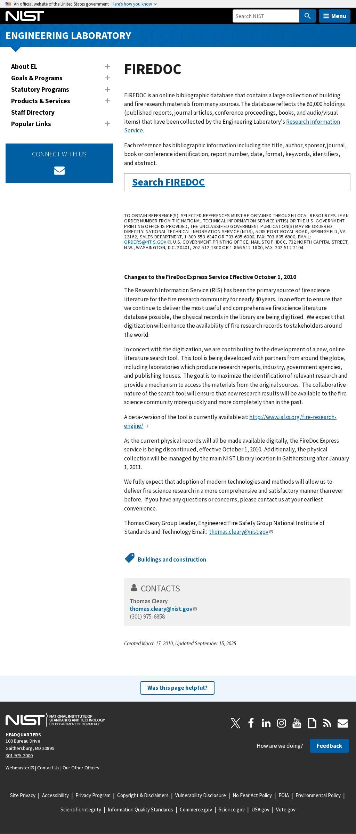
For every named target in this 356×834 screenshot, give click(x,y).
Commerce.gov (196, 809)
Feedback (329, 746)
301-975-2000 (19, 755)
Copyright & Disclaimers (143, 795)
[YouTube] (297, 723)
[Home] (25, 16)
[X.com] (235, 723)
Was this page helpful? (177, 688)
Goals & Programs (37, 78)
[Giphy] (312, 723)
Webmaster (18, 767)
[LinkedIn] (266, 723)
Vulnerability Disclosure (200, 795)
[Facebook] (251, 723)
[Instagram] (281, 723)
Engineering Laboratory (68, 35)
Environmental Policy (318, 795)
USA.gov (260, 809)
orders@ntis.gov (145, 242)
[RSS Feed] (327, 723)
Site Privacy (22, 795)
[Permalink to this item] (210, 182)
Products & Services (40, 101)
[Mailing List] (342, 723)
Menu (338, 16)
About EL (24, 66)
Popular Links (31, 124)
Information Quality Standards (140, 809)
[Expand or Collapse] (107, 66)
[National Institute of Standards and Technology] (55, 720)
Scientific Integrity (80, 809)
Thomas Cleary (149, 601)
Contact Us (48, 767)
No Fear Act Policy (252, 795)
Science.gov (232, 809)
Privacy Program (93, 795)
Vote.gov (286, 809)
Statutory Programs (40, 89)
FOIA (283, 795)
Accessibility (55, 795)
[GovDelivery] (59, 170)
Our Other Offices (81, 767)
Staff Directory (33, 112)
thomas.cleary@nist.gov (238, 531)
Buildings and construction (172, 559)
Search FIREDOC (168, 181)
